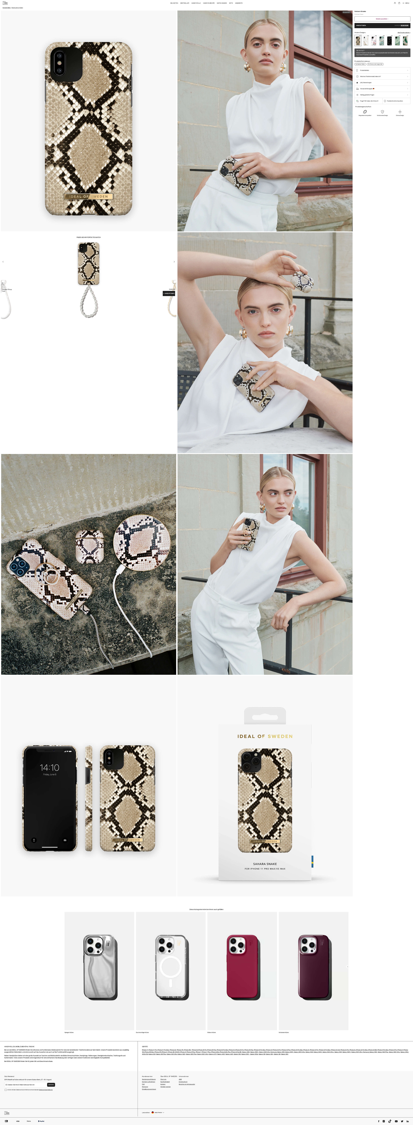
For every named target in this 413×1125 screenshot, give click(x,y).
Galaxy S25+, (289, 1052)
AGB (180, 1079)
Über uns (163, 1079)
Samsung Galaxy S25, (278, 1052)
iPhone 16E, (187, 1050)
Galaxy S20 (181, 1054)
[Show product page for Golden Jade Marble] (405, 40)
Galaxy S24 (309, 1052)
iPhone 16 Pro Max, (222, 1050)
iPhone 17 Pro (153, 1050)
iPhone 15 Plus (248, 1050)
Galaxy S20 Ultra (202, 1054)
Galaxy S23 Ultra (356, 1052)
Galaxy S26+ (254, 1052)
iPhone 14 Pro (277, 1050)
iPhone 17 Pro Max (163, 1050)
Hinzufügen (168, 293)
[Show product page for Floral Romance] (373, 40)
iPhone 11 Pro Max (383, 1050)
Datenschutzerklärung (45, 1090)
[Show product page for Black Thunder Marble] (389, 40)
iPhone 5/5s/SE (236, 1052)
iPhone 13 (306, 1050)
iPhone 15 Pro (239, 1050)
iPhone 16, (195, 1050)
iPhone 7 (198, 1052)
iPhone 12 (353, 1050)
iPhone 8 (183, 1052)
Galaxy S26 (246, 1052)
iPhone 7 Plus (206, 1052)
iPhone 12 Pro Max (362, 1050)
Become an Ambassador (187, 1084)
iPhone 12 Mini (372, 1050)
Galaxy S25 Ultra (299, 1052)
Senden (51, 1084)
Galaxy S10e (254, 1054)
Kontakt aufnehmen (148, 1082)
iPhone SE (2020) (174, 1052)
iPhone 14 (269, 1050)
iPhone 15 (232, 1050)
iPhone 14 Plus (286, 1050)
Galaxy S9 (262, 1054)
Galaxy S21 (152, 1054)
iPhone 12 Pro (345, 1050)
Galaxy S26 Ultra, (264, 1052)
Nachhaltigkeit (165, 1082)
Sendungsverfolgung (149, 1079)
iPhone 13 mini (335, 1050)
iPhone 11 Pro (393, 1050)
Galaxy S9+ (269, 1054)
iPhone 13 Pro (314, 1050)
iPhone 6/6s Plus (225, 1052)
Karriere (162, 1084)
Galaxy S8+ (284, 1054)
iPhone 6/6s (215, 1052)
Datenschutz (183, 1082)
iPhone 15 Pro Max (259, 1050)
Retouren (145, 1087)
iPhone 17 (145, 1050)
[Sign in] (395, 3)
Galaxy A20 (229, 1054)
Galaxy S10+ (245, 1054)
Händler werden (165, 1087)
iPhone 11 (400, 1050)
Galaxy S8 (277, 1054)
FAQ (143, 1084)
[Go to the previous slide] (3, 262)
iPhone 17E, (180, 1050)
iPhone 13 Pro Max (324, 1050)
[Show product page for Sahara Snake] (357, 40)
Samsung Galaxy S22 (370, 1052)
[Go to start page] (5, 3)
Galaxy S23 (338, 1052)
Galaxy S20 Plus (191, 1054)
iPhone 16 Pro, (202, 1050)
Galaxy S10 (237, 1054)
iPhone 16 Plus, (212, 1050)
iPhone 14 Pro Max (297, 1050)
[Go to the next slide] (174, 262)
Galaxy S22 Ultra (394, 1052)
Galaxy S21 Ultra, (172, 1054)
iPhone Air (173, 1050)
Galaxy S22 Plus (383, 1052)
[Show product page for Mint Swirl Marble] (397, 40)
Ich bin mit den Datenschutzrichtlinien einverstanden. (30, 1090)
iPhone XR (158, 1052)
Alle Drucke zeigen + (404, 32)
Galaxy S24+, (318, 1052)
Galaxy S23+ (347, 1052)
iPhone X (165, 1052)
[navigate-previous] (347, 966)
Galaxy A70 (213, 1054)
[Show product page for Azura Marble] (381, 40)
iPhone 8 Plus (190, 1052)
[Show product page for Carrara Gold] (365, 40)
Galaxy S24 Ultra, (328, 1052)
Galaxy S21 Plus (161, 1054)
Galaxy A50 (221, 1054)
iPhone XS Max (149, 1052)
